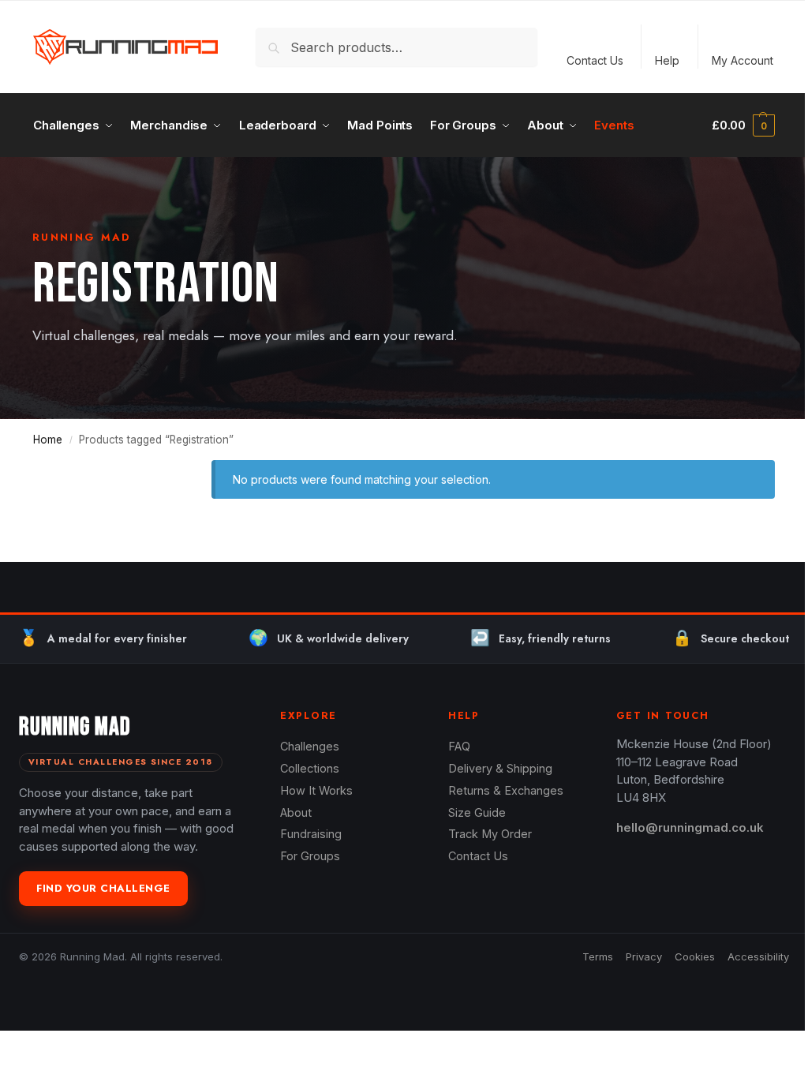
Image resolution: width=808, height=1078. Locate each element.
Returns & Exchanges (505, 790)
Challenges (309, 746)
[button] (743, 125)
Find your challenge (103, 888)
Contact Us (595, 60)
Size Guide (477, 812)
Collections (309, 768)
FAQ (459, 746)
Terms (597, 956)
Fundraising (311, 833)
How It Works (316, 790)
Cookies (695, 956)
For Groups (310, 856)
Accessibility (758, 956)
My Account (742, 60)
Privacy (644, 956)
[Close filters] (164, 469)
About (296, 812)
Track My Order (490, 833)
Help (667, 60)
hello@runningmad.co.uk (690, 827)
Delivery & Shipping (500, 768)
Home (47, 439)
